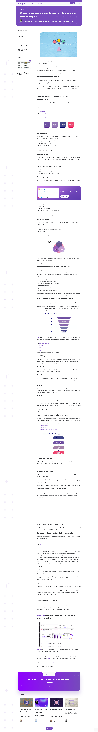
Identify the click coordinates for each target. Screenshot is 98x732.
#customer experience (41, 666)
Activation (19, 55)
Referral (40, 351)
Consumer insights (21, 43)
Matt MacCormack (41, 719)
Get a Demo (72, 3)
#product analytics (49, 666)
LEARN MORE (19, 74)
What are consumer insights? (23, 30)
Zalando (41, 543)
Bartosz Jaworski (56, 719)
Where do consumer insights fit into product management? (23, 33)
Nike (40, 541)
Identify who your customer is (45, 427)
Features (33, 3)
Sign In (79, 3)
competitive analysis (46, 60)
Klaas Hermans (26, 20)
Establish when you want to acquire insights (48, 429)
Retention (19, 57)
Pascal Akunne (26, 719)
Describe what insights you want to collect (47, 431)
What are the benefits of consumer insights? (22, 46)
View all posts (49, 728)
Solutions (40, 3)
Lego (40, 544)
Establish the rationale (43, 425)
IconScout (44, 611)
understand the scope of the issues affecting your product (58, 655)
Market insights (20, 36)
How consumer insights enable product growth (23, 50)
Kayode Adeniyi (71, 719)
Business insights (21, 38)
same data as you (49, 658)
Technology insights (43, 115)
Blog (27, 3)
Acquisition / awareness (44, 343)
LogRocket (41, 615)
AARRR (38, 337)
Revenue (19, 59)
